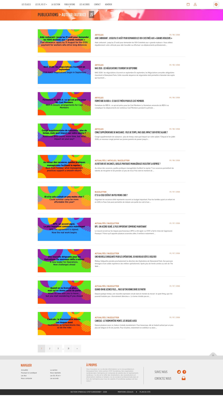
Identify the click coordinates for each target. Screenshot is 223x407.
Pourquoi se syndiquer (29, 373)
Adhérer (108, 4)
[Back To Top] (213, 355)
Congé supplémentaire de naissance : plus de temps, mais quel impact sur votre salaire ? (131, 132)
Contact (97, 4)
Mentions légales (125, 392)
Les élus (24, 376)
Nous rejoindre (55, 373)
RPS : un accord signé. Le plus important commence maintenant (120, 226)
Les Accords (85, 4)
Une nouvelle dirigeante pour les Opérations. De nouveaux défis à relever (125, 256)
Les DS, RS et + (41, 4)
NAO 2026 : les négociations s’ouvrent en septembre (116, 68)
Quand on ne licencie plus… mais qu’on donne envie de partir (120, 289)
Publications (69, 4)
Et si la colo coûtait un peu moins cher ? (111, 195)
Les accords (54, 378)
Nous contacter (26, 378)
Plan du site (145, 392)
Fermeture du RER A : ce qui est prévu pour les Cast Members (119, 100)
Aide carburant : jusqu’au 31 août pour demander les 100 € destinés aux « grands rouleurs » (133, 38)
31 (68, 349)
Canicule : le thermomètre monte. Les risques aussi (116, 320)
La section (53, 370)
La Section (55, 4)
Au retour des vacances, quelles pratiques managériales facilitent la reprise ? (127, 163)
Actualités (24, 370)
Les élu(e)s (26, 4)
